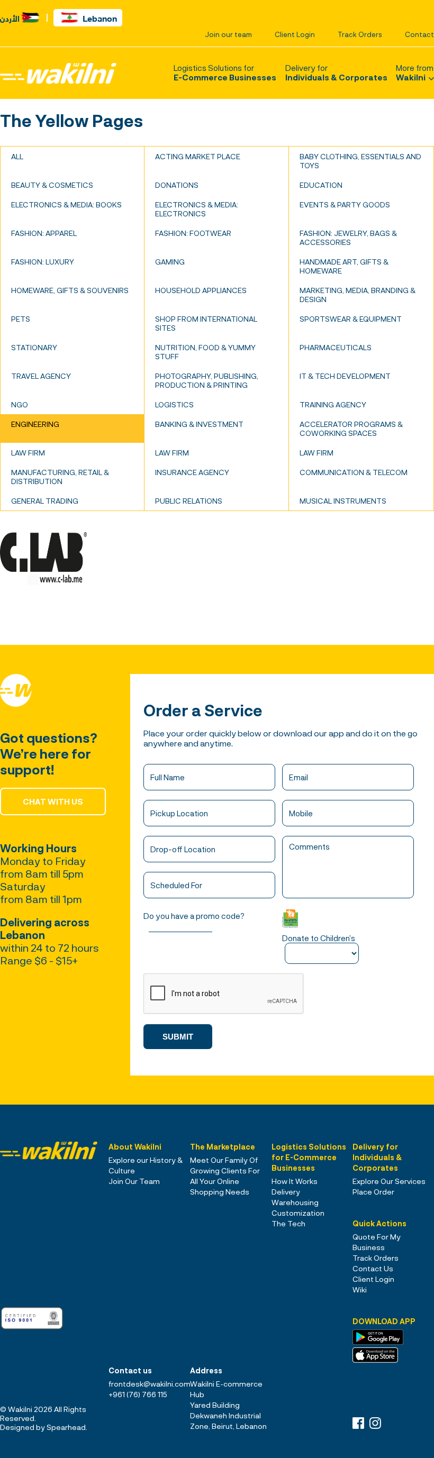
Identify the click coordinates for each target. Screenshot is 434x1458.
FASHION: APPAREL (44, 233)
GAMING (170, 261)
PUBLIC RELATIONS (188, 500)
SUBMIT (177, 1036)
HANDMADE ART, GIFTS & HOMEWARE (344, 266)
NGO (19, 404)
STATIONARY (34, 347)
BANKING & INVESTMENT (199, 424)
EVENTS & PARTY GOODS (345, 204)
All (17, 156)
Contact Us (372, 1268)
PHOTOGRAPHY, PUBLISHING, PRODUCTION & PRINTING (206, 380)
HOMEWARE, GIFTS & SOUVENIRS (70, 290)
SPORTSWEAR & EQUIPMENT (351, 318)
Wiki (359, 1289)
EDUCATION (321, 184)
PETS (20, 318)
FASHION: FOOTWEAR (193, 233)
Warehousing (295, 1202)
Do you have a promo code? (194, 916)
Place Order (373, 1191)
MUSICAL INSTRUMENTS (343, 500)
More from (414, 72)
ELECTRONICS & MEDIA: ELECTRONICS (196, 209)
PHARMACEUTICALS (336, 347)
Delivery (286, 1191)
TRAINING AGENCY (333, 404)
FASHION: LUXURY (42, 261)
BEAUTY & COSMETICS (52, 184)
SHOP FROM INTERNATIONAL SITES (206, 323)
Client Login (295, 34)
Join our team (228, 34)
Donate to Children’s (318, 938)
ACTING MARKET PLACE (197, 156)
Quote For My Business (376, 1242)
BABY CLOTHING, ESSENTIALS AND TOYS (360, 161)
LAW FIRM (28, 452)
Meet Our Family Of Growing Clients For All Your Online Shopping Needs (225, 1175)
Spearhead (66, 1427)
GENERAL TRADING (44, 500)
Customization (298, 1212)
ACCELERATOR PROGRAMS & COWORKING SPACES (351, 429)
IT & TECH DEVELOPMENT (345, 375)
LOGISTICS (174, 404)
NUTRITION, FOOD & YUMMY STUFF (205, 352)
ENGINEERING (35, 424)
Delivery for (336, 72)
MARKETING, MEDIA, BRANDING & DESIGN (357, 295)
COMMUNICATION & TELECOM (354, 472)
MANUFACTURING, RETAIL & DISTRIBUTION (60, 477)
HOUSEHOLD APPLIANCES (201, 290)
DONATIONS (176, 184)
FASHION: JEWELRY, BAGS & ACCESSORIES (348, 238)
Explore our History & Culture (145, 1165)
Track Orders (360, 34)
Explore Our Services (389, 1181)
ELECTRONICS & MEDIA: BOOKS (66, 204)
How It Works (295, 1181)
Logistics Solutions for (225, 72)
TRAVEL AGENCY (41, 375)
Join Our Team (134, 1181)
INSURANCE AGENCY (192, 472)
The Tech (288, 1223)
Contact (419, 34)
